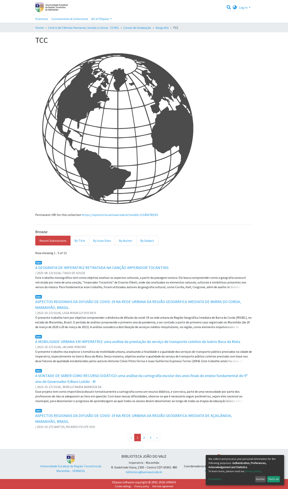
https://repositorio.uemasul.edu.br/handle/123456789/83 (120, 215)
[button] (234, 7)
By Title (79, 241)
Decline (260, 479)
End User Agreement (162, 486)
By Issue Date (102, 241)
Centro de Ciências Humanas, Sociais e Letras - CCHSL (83, 28)
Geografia (162, 28)
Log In (243, 7)
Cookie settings (123, 486)
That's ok (273, 479)
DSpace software (123, 482)
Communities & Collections (69, 19)
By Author (125, 241)
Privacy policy (141, 486)
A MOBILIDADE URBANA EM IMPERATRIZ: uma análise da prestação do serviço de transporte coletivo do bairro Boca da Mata (137, 341)
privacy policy (253, 471)
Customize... (215, 479)
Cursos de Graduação (137, 28)
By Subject (147, 241)
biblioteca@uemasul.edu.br (144, 472)
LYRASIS (171, 482)
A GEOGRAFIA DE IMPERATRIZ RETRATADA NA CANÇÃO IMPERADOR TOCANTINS (101, 267)
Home (39, 28)
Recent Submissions (52, 241)
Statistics (41, 19)
